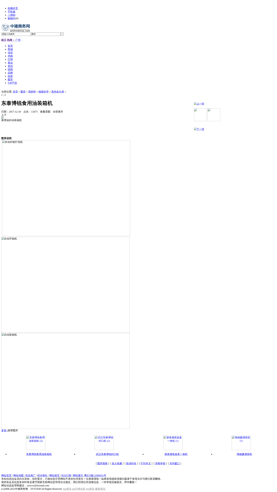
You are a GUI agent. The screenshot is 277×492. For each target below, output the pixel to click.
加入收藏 (117, 463)
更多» (4, 430)
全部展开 (58, 111)
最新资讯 (100, 489)
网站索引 (78, 475)
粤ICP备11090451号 (95, 475)
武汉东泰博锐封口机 (107, 454)
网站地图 (18, 475)
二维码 (11, 15)
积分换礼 (42, 475)
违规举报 (160, 463)
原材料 (32, 91)
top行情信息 (78, 489)
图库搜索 (102, 463)
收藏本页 (13, 8)
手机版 (11, 11)
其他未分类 (57, 91)
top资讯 (67, 489)
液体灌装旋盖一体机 (176, 454)
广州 (18, 40)
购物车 (11, 18)
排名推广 (30, 475)
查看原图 (45, 111)
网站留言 (54, 475)
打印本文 (146, 463)
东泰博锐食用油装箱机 (39, 454)
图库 (23, 91)
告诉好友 (131, 463)
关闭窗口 (174, 463)
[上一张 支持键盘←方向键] (2, 115)
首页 (15, 91)
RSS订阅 (66, 475)
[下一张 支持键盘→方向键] (5, 115)
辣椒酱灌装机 (244, 454)
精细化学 (43, 91)
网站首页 (6, 475)
